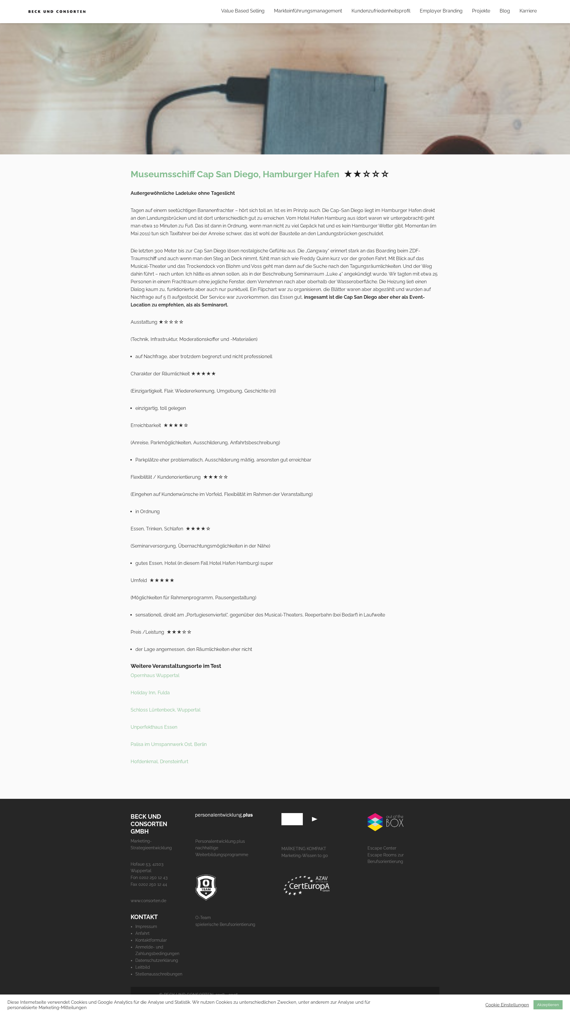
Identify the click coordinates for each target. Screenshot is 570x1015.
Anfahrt (142, 933)
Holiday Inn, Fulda (150, 692)
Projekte (481, 11)
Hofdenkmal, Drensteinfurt (159, 761)
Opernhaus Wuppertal (155, 675)
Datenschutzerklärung (156, 960)
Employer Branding (441, 11)
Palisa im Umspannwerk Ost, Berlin (169, 744)
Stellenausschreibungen (158, 974)
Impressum (146, 926)
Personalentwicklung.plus (220, 841)
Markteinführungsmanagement (308, 11)
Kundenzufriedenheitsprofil (381, 11)
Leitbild (142, 967)
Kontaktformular (151, 940)
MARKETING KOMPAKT (303, 848)
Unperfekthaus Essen (154, 727)
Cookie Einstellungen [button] (507, 1004)
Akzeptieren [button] (548, 1005)
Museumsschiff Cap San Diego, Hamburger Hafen (235, 174)
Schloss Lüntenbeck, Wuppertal (165, 710)
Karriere (528, 11)
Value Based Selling (243, 11)
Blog (505, 11)
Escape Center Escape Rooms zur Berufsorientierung (386, 855)
